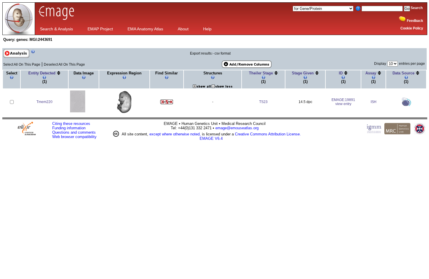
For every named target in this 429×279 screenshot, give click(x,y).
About (183, 29)
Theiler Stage (261, 73)
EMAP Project (100, 29)
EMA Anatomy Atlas (145, 29)
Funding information (69, 128)
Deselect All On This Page (64, 64)
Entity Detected (42, 73)
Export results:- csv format (210, 53)
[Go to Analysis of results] (16, 57)
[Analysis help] (32, 57)
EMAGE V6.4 (211, 138)
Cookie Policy (411, 28)
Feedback (415, 21)
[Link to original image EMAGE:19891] (77, 111)
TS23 (263, 102)
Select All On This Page (21, 64)
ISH (373, 102)
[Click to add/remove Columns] (246, 64)
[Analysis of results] (16, 53)
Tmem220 (44, 102)
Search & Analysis (56, 29)
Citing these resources (71, 123)
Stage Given (303, 73)
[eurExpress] (406, 105)
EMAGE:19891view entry (343, 102)
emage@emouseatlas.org (237, 128)
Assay (371, 73)
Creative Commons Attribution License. (268, 134)
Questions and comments (74, 132)
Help (207, 29)
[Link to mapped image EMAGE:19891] (124, 112)
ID (341, 73)
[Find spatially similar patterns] (166, 103)
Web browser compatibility (74, 137)
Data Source (404, 73)
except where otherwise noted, (175, 134)
